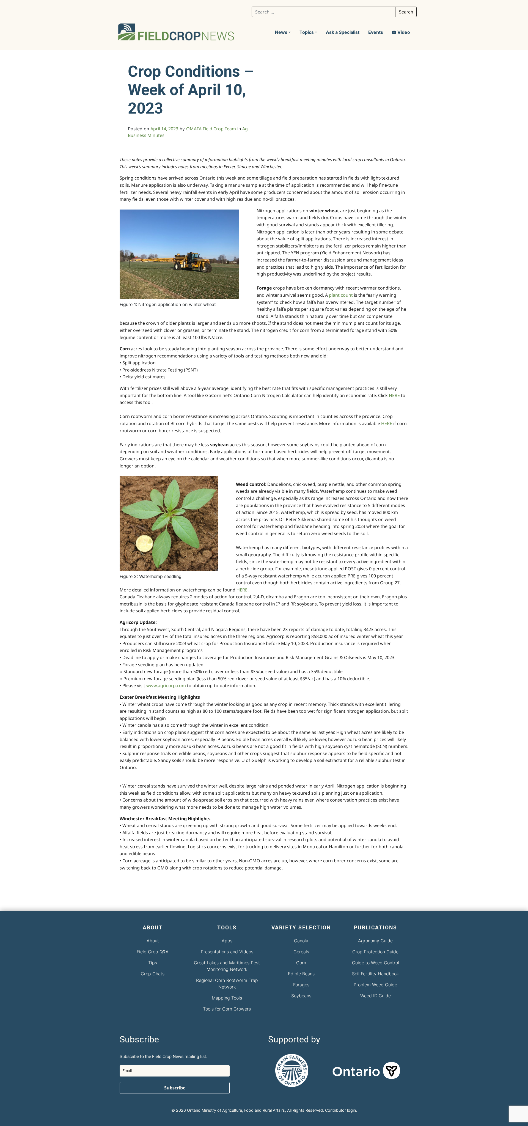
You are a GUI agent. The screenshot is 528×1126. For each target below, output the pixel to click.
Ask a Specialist (342, 32)
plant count (341, 295)
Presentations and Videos (227, 951)
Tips (152, 962)
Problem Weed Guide (375, 984)
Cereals (301, 951)
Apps (227, 940)
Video (403, 32)
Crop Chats (152, 973)
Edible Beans (301, 973)
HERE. (243, 590)
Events (375, 32)
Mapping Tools (227, 998)
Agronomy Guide (375, 940)
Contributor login (340, 1110)
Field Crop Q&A (153, 951)
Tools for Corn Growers (227, 1009)
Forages (301, 984)
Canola (301, 940)
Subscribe (174, 1088)
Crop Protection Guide (375, 951)
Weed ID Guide (375, 995)
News (281, 32)
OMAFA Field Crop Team (211, 129)
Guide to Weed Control (375, 962)
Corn (301, 962)
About (153, 940)
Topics (306, 32)
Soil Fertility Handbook (375, 973)
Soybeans (301, 995)
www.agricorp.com (166, 685)
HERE (394, 395)
